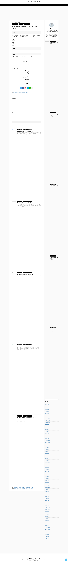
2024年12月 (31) (47, 440)
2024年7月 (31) (47, 449)
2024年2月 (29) (47, 458)
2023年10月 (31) (47, 465)
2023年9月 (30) (47, 467)
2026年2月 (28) (47, 415)
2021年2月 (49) (47, 523)
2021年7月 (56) (47, 514)
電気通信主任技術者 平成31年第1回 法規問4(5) (25, 131)
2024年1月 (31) (47, 460)
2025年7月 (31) (47, 427)
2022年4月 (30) (47, 498)
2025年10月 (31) (47, 422)
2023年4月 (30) (47, 476)
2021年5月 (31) (47, 518)
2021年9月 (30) (47, 511)
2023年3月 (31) (47, 478)
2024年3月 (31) (47, 456)
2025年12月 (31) (47, 418)
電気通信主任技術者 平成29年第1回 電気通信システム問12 (23, 488)
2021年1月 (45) (47, 525)
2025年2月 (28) (47, 436)
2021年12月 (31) (47, 505)
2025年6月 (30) (47, 429)
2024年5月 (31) (47, 453)
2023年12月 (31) (47, 462)
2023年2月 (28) (47, 480)
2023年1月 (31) (47, 482)
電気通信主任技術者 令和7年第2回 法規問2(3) (25, 202)
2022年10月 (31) (47, 487)
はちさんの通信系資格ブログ (34, 1)
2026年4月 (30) (47, 411)
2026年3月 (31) (47, 413)
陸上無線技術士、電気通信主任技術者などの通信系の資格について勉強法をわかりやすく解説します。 (34, 559)
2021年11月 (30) (47, 507)
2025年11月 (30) (47, 420)
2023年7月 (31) (47, 471)
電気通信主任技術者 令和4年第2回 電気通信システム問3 (26, 417)
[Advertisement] (34, 13)
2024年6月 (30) (47, 451)
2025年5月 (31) (47, 431)
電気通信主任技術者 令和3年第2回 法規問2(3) (25, 274)
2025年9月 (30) (47, 424)
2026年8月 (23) (47, 404)
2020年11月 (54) (47, 529)
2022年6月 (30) (47, 494)
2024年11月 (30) (47, 442)
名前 (13, 112)
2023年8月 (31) (47, 469)
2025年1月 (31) (47, 438)
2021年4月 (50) (47, 520)
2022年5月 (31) (47, 496)
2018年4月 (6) (47, 536)
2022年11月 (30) (47, 485)
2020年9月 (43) (47, 532)
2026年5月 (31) (47, 409)
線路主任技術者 (21, 92)
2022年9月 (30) (47, 489)
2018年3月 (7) (47, 538)
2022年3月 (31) (47, 500)
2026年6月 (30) (47, 407)
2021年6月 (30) (47, 516)
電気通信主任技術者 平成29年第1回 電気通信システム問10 (23, 487)
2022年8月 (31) (47, 491)
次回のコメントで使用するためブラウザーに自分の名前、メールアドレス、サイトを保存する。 (27, 119)
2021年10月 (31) (47, 509)
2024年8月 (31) (47, 447)
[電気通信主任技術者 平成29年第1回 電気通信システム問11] (28, 88)
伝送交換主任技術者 (15, 92)
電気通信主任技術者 (25, 92)
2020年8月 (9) (47, 534)
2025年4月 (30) (47, 433)
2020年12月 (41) (47, 527)
